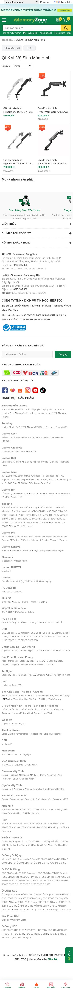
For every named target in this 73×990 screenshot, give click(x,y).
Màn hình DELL (24, 809)
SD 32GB (22, 518)
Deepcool (24, 775)
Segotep (52, 775)
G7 (17, 451)
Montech (7, 778)
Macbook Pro (21, 560)
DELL (9, 591)
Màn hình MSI (32, 813)
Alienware (64, 461)
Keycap (15, 664)
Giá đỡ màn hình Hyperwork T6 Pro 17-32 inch (17, 163)
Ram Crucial (29, 827)
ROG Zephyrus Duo (46, 479)
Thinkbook (16, 550)
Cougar (67, 695)
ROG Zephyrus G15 (26, 479)
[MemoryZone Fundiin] (36, 9)
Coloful (28, 764)
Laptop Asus (8, 413)
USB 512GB (21, 640)
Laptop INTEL (50, 413)
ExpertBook (46, 483)
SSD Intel (7, 909)
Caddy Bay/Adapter (11, 841)
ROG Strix (23, 483)
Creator (63, 540)
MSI (27, 602)
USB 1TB (33, 640)
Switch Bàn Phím (28, 664)
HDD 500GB (7, 930)
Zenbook (11, 475)
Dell (53, 650)
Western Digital (9, 859)
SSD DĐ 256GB (17, 880)
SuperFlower (49, 789)
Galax (15, 778)
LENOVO (18, 591)
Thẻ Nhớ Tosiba (46, 507)
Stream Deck (23, 733)
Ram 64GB (53, 823)
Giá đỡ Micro (46, 709)
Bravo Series (35, 536)
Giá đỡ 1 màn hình (10, 709)
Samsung (41, 675)
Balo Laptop (46, 581)
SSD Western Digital (50, 909)
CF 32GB (33, 522)
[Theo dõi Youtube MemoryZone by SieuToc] (35, 390)
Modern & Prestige (40, 540)
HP (3, 591)
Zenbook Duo (24, 475)
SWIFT (5, 437)
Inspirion (36, 461)
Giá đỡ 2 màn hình (29, 709)
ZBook (57, 493)
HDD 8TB (7, 933)
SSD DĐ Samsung (27, 873)
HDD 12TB (31, 933)
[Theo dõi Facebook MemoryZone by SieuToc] (5, 390)
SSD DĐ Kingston (11, 877)
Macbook (6, 409)
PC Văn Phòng (9, 622)
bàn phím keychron (12, 33)
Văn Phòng (7, 461)
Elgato (22, 723)
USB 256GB (8, 640)
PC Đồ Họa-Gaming (27, 622)
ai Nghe (66, 675)
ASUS (16, 602)
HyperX (31, 650)
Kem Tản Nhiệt (23, 845)
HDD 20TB (54, 933)
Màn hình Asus (8, 809)
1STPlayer (41, 775)
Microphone (36, 733)
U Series (6, 451)
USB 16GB (26, 636)
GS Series (25, 540)
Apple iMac (29, 612)
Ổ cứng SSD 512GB (19, 902)
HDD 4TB (52, 930)
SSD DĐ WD (44, 873)
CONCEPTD (15, 437)
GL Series (58, 536)
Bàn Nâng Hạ (20, 699)
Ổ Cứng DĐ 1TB (56, 859)
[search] (66, 28)
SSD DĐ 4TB (44, 884)
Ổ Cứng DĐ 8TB (58, 863)
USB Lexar (36, 632)
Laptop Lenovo (36, 413)
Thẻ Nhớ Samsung (29, 507)
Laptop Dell (21, 413)
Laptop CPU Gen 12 (37, 427)
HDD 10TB (19, 933)
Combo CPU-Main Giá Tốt (50, 622)
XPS (5, 465)
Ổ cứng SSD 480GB (44, 898)
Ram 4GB (6, 823)
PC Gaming (59, 33)
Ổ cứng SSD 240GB (52, 894)
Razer (14, 650)
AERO (24, 451)
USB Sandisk (8, 632)
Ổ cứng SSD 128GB (31, 894)
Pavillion (24, 493)
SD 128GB (44, 518)
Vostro (45, 461)
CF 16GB (23, 522)
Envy (16, 493)
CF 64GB (44, 522)
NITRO (47, 437)
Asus (60, 775)
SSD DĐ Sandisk (60, 873)
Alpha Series (8, 536)
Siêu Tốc (53, 959)
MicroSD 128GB (16, 515)
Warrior (5, 695)
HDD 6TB (62, 930)
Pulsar (39, 650)
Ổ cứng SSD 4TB (25, 905)
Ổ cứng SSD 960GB (40, 902)
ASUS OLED (46, 33)
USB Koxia (48, 632)
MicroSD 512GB (50, 515)
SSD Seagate (33, 909)
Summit (54, 540)
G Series (54, 461)
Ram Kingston (56, 827)
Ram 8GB (17, 823)
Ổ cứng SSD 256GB (24, 898)
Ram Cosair (15, 827)
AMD (9, 744)
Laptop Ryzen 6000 (58, 427)
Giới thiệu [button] (9, 223)
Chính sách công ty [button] (16, 233)
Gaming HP (16, 497)
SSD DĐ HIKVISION (30, 877)
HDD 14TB (42, 933)
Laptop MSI (17, 409)
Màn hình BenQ (55, 809)
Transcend (23, 859)
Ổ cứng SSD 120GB (11, 894)
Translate (66, 1)
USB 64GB (49, 636)
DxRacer (30, 695)
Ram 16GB (29, 823)
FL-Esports (51, 661)
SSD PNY (66, 909)
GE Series (14, 540)
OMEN (6, 497)
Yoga (35, 550)
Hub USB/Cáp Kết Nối (47, 841)
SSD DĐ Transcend (51, 877)
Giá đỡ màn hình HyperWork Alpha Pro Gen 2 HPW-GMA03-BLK (52, 163)
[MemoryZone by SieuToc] (30, 20)
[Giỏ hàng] (65, 20)
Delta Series (21, 536)
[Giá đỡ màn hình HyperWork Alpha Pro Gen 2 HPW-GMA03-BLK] (53, 140)
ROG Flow (12, 483)
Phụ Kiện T (58, 675)
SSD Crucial (19, 909)
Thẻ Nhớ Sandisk (10, 507)
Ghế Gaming (55, 699)
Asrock (34, 602)
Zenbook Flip (38, 475)
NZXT (32, 778)
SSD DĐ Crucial (9, 873)
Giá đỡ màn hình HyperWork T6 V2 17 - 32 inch (17, 112)
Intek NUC (6, 602)
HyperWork (56, 695)
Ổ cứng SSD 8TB (43, 905)
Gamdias (24, 778)
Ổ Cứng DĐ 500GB (38, 859)
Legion (60, 550)
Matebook (6, 571)
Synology (6, 919)
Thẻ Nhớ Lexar (19, 511)
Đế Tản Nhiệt (32, 581)
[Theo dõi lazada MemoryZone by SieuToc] (12, 390)
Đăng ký (63, 354)
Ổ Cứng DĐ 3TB (24, 863)
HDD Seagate (24, 937)
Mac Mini (43, 602)
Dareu (60, 661)
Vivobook (34, 483)
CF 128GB (55, 522)
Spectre (49, 493)
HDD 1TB (19, 930)
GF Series (47, 536)
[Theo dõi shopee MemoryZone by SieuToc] (20, 390)
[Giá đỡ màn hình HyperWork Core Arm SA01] (53, 88)
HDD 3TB (41, 930)
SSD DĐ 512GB (51, 880)
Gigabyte (27, 754)
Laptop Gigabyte (32, 409)
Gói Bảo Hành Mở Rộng (13, 581)
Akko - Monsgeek (10, 661)
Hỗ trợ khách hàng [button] (16, 242)
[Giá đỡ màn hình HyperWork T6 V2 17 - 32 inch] (19, 88)
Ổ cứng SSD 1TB (59, 902)
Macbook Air (7, 560)
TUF (4, 475)
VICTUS (34, 493)
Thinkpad (27, 550)
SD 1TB (13, 522)
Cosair (5, 775)
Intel (4, 744)
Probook (66, 493)
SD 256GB (56, 518)
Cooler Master (43, 695)
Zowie (47, 650)
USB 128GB (62, 636)
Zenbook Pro (52, 475)
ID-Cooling (41, 799)
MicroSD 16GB (35, 511)
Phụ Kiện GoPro (39, 845)
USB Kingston (22, 632)
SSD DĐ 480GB (34, 880)
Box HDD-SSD (29, 841)
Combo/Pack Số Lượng (21, 526)
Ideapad (6, 550)
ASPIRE (27, 437)
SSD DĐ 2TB (30, 884)
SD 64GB (33, 518)
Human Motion (20, 713)
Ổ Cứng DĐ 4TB (41, 863)
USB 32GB (38, 636)
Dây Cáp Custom (46, 664)
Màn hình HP (40, 809)
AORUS (32, 451)
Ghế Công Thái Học (38, 699)
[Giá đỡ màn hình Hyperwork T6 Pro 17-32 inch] (19, 140)
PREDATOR (57, 437)
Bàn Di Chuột (63, 650)
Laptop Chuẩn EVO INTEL (14, 427)
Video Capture (8, 733)
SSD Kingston (59, 905)
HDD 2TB (30, 930)
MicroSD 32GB (50, 511)
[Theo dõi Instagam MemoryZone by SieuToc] (27, 390)
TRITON (6, 441)
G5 (13, 451)
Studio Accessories (52, 733)
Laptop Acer (59, 409)
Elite (42, 493)
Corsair (22, 650)
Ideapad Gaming (47, 550)
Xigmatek (14, 775)
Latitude (27, 461)
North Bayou (34, 713)
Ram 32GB (41, 823)
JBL (49, 675)
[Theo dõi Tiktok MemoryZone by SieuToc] (43, 390)
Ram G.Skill (41, 827)
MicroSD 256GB (33, 515)
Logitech (6, 650)
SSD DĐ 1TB (16, 884)
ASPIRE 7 (37, 437)
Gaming (17, 461)
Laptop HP (47, 409)
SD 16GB (11, 518)
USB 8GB (14, 636)
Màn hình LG (18, 813)
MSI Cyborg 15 (30, 33)
